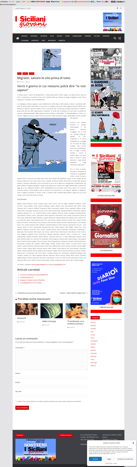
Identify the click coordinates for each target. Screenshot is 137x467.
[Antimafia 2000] (4, 1)
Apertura (106, 36)
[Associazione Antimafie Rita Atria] (82, 1)
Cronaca (24, 36)
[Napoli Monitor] (71, 1)
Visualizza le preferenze (125, 459)
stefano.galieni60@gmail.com (40, 264)
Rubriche (62, 40)
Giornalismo (77, 36)
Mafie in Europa (49, 321)
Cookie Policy (108, 463)
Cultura (97, 36)
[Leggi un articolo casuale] (119, 38)
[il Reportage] (55, 1)
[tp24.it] (103, 1)
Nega (109, 459)
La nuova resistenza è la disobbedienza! (34, 275)
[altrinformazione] (8, 4)
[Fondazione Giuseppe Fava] (109, 1)
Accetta (95, 459)
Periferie (88, 36)
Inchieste (44, 36)
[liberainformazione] (65, 1)
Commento (20, 348)
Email (17, 382)
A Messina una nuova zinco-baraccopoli (32, 293)
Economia (24, 40)
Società (59, 36)
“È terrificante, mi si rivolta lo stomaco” (75, 322)
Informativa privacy (86, 444)
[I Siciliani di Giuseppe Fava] (113, 1)
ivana (28, 82)
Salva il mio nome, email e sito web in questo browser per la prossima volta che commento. (49, 401)
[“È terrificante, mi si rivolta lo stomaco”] (77, 305)
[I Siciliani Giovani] (17, 38)
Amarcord (21, 318)
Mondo (25, 73)
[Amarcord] (26, 305)
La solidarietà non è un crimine (31, 283)
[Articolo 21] (18, 1)
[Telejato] (99, 1)
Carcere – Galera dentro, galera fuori (73, 293)
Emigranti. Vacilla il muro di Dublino (32, 280)
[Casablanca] (24, 1)
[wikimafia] (106, 1)
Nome (18, 373)
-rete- (19, 73)
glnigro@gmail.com (60, 264)
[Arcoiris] (11, 1)
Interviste (35, 40)
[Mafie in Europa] (51, 305)
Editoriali (34, 36)
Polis (52, 36)
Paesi (43, 40)
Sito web (18, 391)
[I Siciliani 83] (120, 1)
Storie (67, 36)
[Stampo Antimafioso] (93, 1)
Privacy (115, 463)
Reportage (52, 40)
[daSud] (29, 1)
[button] (133, 443)
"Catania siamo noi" (27, 277)
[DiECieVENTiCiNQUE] (38, 1)
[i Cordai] (48, 1)
